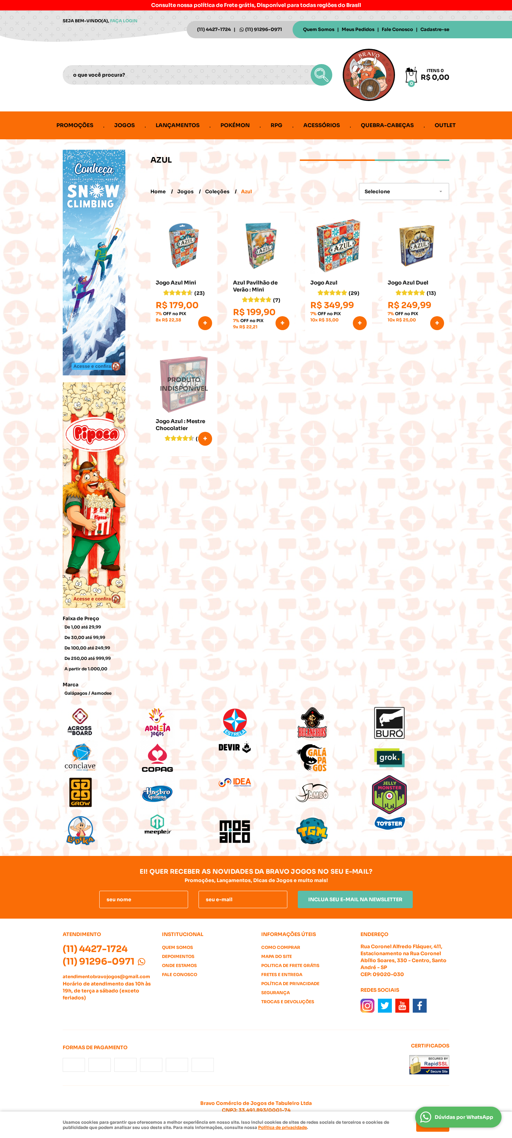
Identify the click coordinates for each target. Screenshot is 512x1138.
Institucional (182, 934)
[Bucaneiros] (333, 723)
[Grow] (101, 792)
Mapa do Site (276, 956)
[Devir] (256, 747)
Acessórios (321, 125)
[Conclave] (101, 757)
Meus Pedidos (358, 29)
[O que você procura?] (321, 75)
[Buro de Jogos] (410, 723)
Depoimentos (178, 956)
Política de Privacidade (290, 983)
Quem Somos (318, 29)
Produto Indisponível (184, 384)
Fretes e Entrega (281, 974)
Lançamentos (178, 125)
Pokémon (235, 125)
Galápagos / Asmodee (87, 693)
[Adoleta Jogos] (178, 723)
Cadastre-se (434, 29)
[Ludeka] (101, 831)
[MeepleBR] (178, 824)
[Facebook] (420, 1006)
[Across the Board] (101, 723)
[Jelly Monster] (410, 794)
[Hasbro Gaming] (178, 792)
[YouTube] (402, 1006)
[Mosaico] (256, 831)
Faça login (124, 20)
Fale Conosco (397, 29)
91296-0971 (263, 29)
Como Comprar (280, 947)
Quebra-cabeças (387, 125)
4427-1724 (214, 29)
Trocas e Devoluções (287, 1001)
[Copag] (178, 757)
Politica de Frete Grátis (290, 965)
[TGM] (333, 831)
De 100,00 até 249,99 (87, 647)
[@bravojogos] (367, 1006)
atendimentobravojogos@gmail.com (106, 977)
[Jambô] (333, 792)
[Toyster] (410, 823)
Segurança (275, 992)
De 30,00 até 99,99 (84, 637)
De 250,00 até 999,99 (87, 658)
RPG (276, 125)
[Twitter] (385, 1006)
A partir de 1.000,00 (85, 668)
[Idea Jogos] (256, 782)
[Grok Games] (410, 757)
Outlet (445, 125)
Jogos (124, 125)
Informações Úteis (288, 934)
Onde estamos (179, 965)
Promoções (74, 125)
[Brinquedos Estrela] (256, 723)
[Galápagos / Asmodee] (333, 757)
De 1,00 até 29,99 (82, 627)
